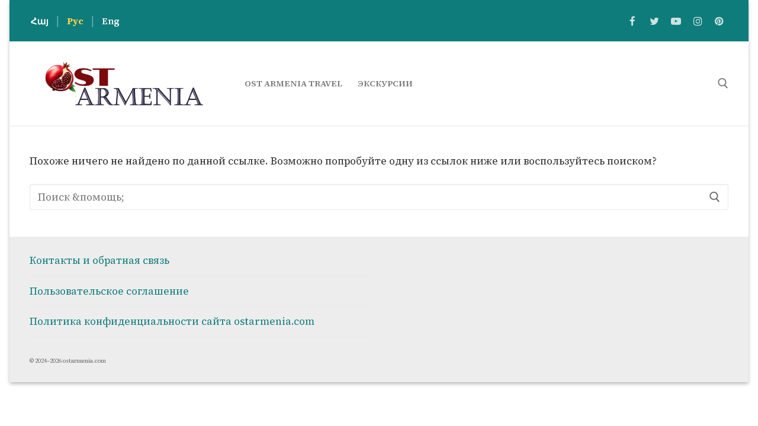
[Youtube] (676, 21)
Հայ (40, 21)
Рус (75, 21)
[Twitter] (654, 21)
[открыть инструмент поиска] (723, 83)
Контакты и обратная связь (99, 260)
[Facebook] (633, 21)
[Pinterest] (719, 21)
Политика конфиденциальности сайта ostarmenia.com (172, 321)
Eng (111, 21)
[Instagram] (698, 21)
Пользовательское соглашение (109, 291)
